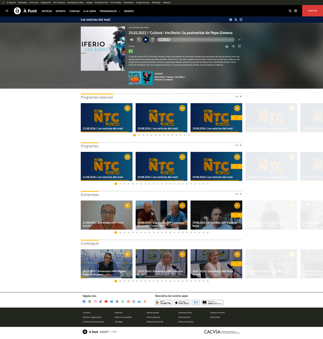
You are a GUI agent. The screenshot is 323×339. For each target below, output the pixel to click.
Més (237, 96)
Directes (312, 11)
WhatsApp (156, 2)
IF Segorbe (11, 2)
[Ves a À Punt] (25, 10)
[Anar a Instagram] (96, 301)
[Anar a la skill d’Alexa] (195, 302)
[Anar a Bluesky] (112, 301)
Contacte (86, 313)
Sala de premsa (153, 313)
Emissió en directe (217, 313)
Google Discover (143, 2)
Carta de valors (184, 317)
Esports (60, 11)
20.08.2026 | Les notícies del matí (158, 128)
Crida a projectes (153, 317)
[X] (236, 19)
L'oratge (89, 2)
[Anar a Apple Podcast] (134, 301)
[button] (134, 135)
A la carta (89, 11)
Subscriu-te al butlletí (123, 317)
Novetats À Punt (101, 2)
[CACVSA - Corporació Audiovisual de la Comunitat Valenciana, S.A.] (222, 331)
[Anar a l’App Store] (182, 302)
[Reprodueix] (146, 40)
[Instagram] (241, 19)
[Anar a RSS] (145, 301)
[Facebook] (230, 19)
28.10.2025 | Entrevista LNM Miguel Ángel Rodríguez (104, 273)
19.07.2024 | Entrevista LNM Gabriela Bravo (160, 273)
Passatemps (128, 2)
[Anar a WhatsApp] (123, 301)
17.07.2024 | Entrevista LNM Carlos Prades (268, 273)
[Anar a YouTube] (107, 301)
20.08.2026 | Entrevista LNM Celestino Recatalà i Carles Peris (161, 224)
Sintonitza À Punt (185, 313)
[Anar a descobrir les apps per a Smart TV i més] (212, 302)
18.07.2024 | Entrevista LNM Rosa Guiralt (212, 273)
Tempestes (22, 2)
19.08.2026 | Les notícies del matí (212, 128)
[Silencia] (132, 40)
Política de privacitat (155, 322)
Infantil (129, 11)
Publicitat (119, 313)
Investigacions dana (75, 2)
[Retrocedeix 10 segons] (139, 40)
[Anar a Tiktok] (101, 301)
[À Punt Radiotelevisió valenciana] (96, 331)
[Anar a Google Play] (163, 302)
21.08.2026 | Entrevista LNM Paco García (103, 224)
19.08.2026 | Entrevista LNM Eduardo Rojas (214, 224)
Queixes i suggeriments (92, 317)
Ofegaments (46, 2)
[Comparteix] (234, 46)
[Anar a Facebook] (84, 301)
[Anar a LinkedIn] (140, 301)
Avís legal (119, 322)
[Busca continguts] (290, 11)
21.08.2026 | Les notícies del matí (103, 128)
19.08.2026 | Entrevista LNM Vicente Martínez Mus (269, 224)
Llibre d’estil (215, 317)
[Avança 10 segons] (152, 40)
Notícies (47, 11)
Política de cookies (185, 322)
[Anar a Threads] (118, 301)
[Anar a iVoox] (129, 301)
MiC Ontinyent (59, 2)
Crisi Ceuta (33, 2)
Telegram (167, 2)
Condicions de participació (93, 322)
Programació (108, 11)
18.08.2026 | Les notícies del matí (267, 128)
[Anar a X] (90, 301)
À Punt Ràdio (116, 2)
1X (239, 40)
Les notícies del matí (95, 19)
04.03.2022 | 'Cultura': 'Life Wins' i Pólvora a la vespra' (170, 78)
